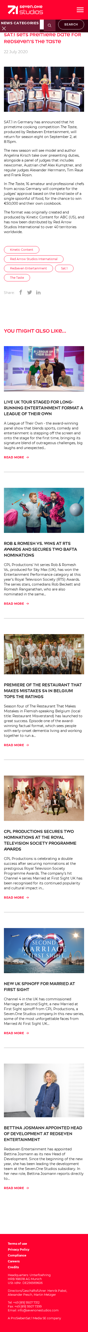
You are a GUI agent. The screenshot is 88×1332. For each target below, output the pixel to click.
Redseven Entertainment (47, 132)
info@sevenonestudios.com (38, 1310)
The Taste (17, 277)
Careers (14, 1261)
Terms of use (17, 1243)
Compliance (17, 1255)
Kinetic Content (39, 217)
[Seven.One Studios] (25, 9)
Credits (13, 1267)
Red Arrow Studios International (33, 259)
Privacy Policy (18, 1249)
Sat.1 (64, 268)
